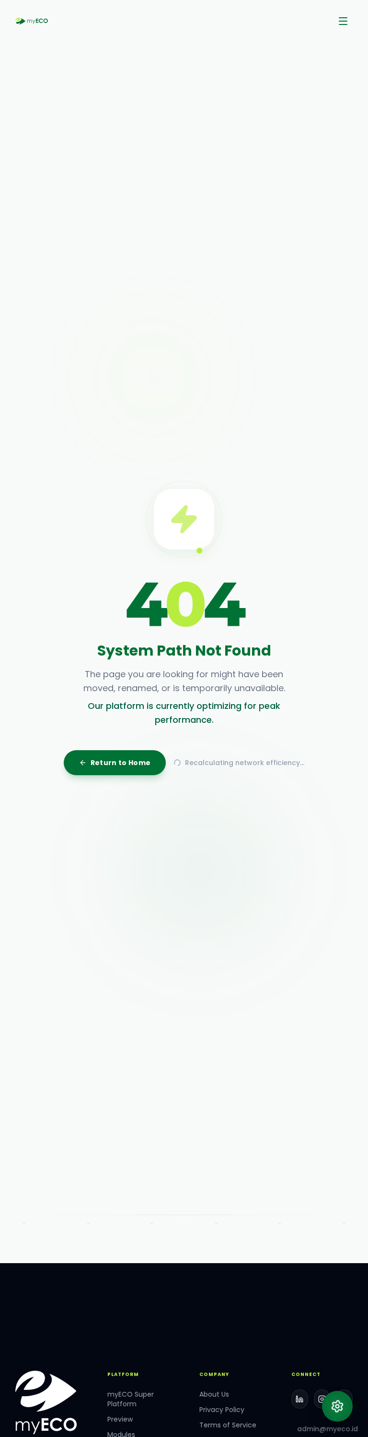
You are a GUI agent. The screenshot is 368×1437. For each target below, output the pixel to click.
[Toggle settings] (337, 1406)
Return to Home (121, 849)
